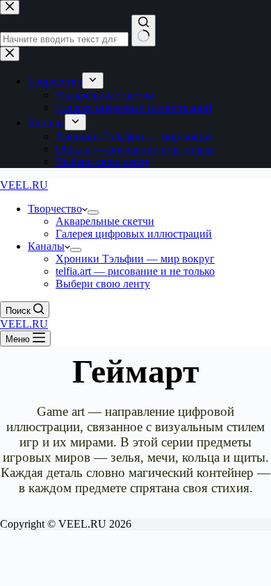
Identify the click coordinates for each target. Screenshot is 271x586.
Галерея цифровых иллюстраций (134, 234)
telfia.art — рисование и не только (135, 271)
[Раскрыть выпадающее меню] (93, 212)
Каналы (46, 246)
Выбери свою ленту (103, 284)
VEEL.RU (24, 185)
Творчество (55, 209)
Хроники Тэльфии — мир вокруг (135, 259)
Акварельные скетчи (105, 221)
